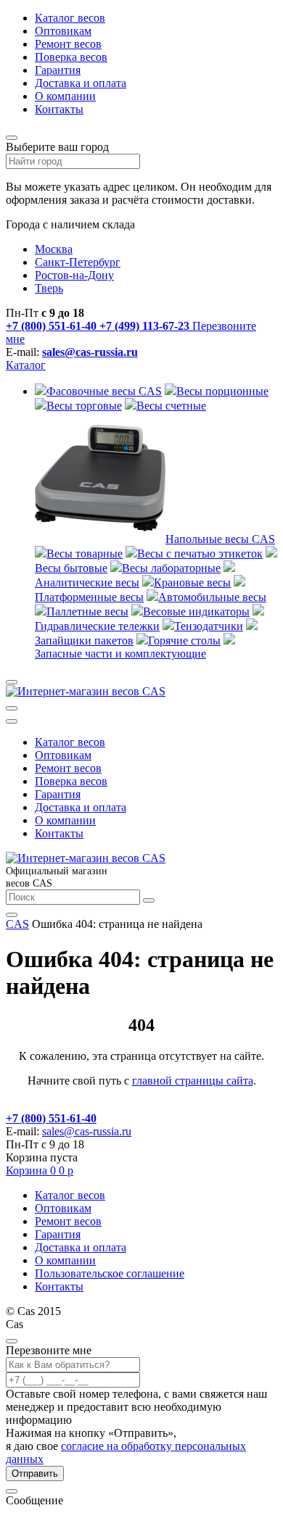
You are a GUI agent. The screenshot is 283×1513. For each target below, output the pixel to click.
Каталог (26, 365)
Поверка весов (71, 57)
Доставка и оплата (80, 83)
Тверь (49, 288)
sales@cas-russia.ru (90, 352)
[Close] (11, 1341)
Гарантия (58, 70)
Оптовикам (63, 31)
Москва (54, 249)
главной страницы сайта (192, 1080)
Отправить (35, 1473)
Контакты (59, 109)
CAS (17, 924)
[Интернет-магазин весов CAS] (85, 691)
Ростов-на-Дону (74, 275)
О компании (65, 96)
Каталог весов (70, 18)
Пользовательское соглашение (109, 1273)
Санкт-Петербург (77, 262)
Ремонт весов (68, 44)
